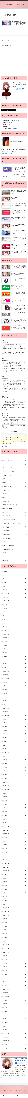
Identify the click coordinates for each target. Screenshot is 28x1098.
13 (6, 439)
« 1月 (2, 446)
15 (13, 439)
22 (13, 441)
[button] (25, 41)
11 (24, 437)
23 (17, 441)
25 (24, 441)
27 (6, 443)
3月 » (6, 446)
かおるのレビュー (18, 120)
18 (24, 439)
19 (3, 441)
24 (21, 441)
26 (3, 443)
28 (10, 443)
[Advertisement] (14, 61)
